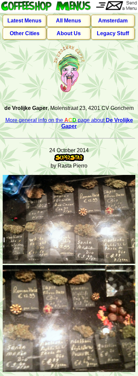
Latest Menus (24, 20)
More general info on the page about (69, 123)
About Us (69, 33)
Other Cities (25, 33)
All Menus (68, 20)
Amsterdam (113, 20)
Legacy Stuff (113, 33)
